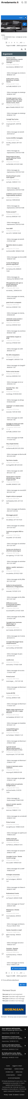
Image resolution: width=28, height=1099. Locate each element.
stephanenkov (11, 152)
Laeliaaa (10, 520)
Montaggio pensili (12, 515)
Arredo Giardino (10, 1075)
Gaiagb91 (11, 359)
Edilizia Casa (19, 1072)
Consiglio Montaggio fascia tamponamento (14, 642)
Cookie (10, 1094)
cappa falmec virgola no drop (13, 337)
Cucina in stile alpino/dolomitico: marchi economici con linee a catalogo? (14, 60)
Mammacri (23, 687)
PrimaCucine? (10, 676)
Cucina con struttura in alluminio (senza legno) (13, 550)
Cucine (4, 24)
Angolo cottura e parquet (14, 496)
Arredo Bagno (8, 1069)
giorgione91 (11, 124)
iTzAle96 (12, 107)
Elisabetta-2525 (12, 501)
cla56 (21, 349)
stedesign (22, 92)
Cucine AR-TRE (10, 693)
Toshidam (11, 735)
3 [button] (11, 42)
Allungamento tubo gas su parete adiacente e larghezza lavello (14, 284)
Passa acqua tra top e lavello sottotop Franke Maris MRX (13, 158)
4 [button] (14, 42)
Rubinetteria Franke (12, 893)
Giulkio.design (11, 800)
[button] (24, 42)
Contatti (20, 1075)
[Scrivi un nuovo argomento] (25, 24)
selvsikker (23, 543)
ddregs (10, 394)
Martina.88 (11, 448)
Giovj (9, 698)
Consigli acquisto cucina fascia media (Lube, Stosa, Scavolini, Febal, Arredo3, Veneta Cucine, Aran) (14, 100)
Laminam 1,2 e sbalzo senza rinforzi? (15, 406)
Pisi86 (10, 86)
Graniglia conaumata (13, 874)
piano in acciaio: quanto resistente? (13, 804)
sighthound (11, 827)
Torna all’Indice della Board (11, 980)
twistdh (22, 132)
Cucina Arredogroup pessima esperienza (12, 263)
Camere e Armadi (18, 1069)
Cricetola (10, 630)
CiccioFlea (11, 648)
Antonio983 (11, 251)
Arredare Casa (9, 1072)
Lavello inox (10, 660)
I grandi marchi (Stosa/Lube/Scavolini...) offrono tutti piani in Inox (14, 748)
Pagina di (10, 45)
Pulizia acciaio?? (11, 212)
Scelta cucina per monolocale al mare (12, 839)
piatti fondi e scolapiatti (13, 302)
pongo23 (10, 772)
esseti (10, 412)
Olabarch (22, 887)
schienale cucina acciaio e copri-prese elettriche (14, 319)
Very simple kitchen (12, 444)
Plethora (10, 845)
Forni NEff (9, 228)
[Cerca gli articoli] (22, 2)
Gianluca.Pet (11, 269)
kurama (10, 664)
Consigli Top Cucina (12, 119)
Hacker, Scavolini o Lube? (14, 930)
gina (21, 654)
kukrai (21, 943)
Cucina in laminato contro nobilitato (14, 767)
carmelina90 (23, 816)
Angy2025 (11, 465)
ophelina (10, 573)
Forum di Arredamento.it (9, 2)
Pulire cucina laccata (12, 371)
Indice (3, 35)
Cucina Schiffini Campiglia (14, 138)
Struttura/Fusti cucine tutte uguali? (13, 176)
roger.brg (11, 555)
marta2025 (23, 490)
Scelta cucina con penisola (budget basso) (14, 784)
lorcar (9, 200)
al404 (9, 484)
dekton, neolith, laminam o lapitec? (14, 568)
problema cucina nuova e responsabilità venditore (14, 194)
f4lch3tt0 (10, 164)
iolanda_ (10, 290)
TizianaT (10, 898)
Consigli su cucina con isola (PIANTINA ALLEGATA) (14, 424)
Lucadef (10, 863)
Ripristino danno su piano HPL (14, 245)
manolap (12, 935)
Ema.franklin (12, 790)
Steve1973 (12, 27)
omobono (11, 67)
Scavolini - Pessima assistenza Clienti (12, 949)
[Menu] (25, 2)
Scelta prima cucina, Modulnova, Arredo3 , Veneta (13, 80)
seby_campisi (12, 143)
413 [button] (21, 42)
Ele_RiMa (22, 579)
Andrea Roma (12, 955)
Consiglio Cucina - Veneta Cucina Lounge (14, 857)
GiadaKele (11, 717)
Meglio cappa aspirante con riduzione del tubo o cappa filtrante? (14, 711)
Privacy (6, 1094)
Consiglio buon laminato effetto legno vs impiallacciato (14, 624)
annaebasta (11, 916)
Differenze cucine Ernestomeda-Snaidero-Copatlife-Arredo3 (13, 604)
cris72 (10, 233)
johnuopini (11, 754)
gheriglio (22, 778)
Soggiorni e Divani (17, 1066)
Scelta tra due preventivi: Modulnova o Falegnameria (14, 585)
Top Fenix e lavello (12, 460)
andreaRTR (11, 611)
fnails (9, 182)
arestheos (23, 331)
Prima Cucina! (10, 822)
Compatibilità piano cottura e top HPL (12, 729)
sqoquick (22, 851)
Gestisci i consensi (19, 1094)
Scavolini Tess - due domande (12, 388)
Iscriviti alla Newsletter (14, 1078)
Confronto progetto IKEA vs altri (14, 532)
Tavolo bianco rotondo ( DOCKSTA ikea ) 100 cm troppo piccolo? (13, 478)
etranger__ (11, 681)
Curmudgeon (12, 879)
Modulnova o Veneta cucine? (12, 910)
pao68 (10, 537)
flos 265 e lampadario (13, 355)
